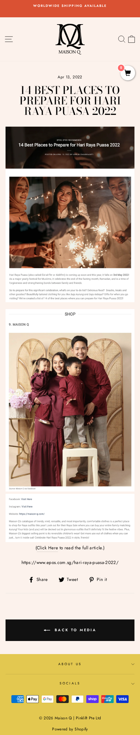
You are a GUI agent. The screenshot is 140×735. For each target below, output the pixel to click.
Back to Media (74, 630)
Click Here (47, 547)
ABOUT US (69, 664)
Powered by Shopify (70, 729)
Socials (70, 683)
